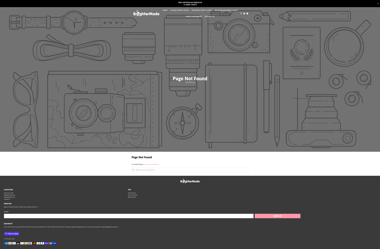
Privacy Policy (132, 193)
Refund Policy (132, 197)
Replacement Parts (9, 195)
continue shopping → (152, 164)
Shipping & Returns (9, 197)
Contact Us (209, 16)
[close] (378, 4)
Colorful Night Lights (202, 10)
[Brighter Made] (146, 13)
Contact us (7, 199)
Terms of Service (132, 195)
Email (6, 211)
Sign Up (277, 215)
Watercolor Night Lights (226, 10)
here (33, 227)
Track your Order (9, 193)
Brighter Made (11, 238)
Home (165, 10)
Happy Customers (194, 16)
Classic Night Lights (179, 10)
